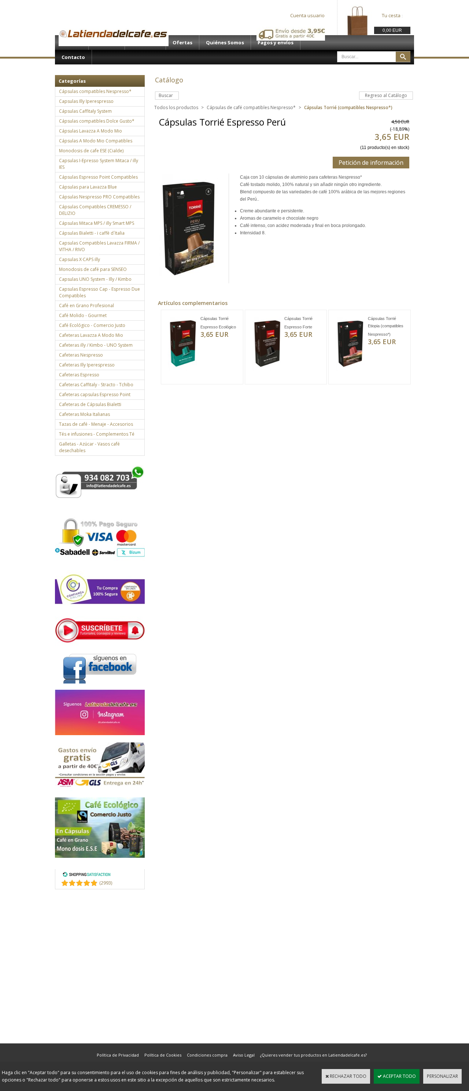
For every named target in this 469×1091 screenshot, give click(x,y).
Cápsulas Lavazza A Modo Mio (90, 131)
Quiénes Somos (225, 42)
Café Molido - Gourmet (83, 315)
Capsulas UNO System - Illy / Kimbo (95, 279)
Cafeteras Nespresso (81, 355)
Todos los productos (176, 107)
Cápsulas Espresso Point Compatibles (98, 177)
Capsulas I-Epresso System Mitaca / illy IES (98, 163)
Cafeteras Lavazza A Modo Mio (91, 335)
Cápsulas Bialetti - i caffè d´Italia (92, 233)
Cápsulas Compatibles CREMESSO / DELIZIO (95, 210)
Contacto (73, 57)
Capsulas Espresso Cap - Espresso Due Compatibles (99, 292)
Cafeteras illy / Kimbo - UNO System (96, 345)
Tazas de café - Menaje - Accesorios (96, 424)
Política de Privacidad (118, 1055)
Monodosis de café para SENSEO (93, 269)
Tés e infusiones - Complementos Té (96, 434)
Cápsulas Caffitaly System (85, 111)
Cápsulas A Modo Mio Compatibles (95, 141)
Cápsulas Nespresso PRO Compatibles (99, 197)
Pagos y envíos (275, 42)
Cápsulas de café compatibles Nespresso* (251, 107)
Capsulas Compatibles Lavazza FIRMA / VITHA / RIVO (99, 246)
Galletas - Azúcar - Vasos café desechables (89, 447)
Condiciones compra (207, 1055)
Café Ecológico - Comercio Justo (92, 325)
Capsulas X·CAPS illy (79, 259)
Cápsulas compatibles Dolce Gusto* (96, 121)
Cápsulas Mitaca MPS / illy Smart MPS (96, 223)
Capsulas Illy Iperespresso (86, 101)
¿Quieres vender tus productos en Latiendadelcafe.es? (313, 1055)
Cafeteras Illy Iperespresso (87, 365)
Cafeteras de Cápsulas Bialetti (90, 404)
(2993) (105, 883)
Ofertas (182, 42)
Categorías (72, 81)
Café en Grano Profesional (86, 305)
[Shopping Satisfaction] (86, 875)
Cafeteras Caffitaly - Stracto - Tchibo (96, 384)
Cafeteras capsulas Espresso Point (94, 394)
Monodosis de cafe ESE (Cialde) (91, 151)
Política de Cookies (162, 1055)
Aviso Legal (244, 1055)
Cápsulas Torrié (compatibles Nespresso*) (348, 107)
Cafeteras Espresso (79, 375)
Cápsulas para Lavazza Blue (88, 187)
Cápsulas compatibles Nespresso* (95, 91)
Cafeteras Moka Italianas (84, 414)
